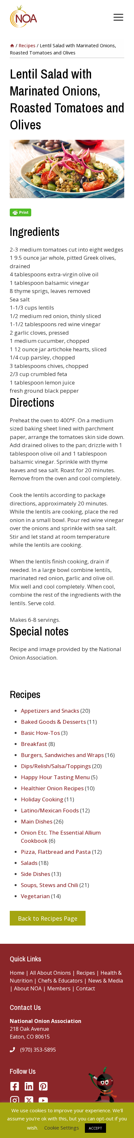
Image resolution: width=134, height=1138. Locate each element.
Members (59, 988)
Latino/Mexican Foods (50, 810)
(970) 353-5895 (38, 1049)
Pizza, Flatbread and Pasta (56, 851)
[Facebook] (15, 1086)
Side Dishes (35, 874)
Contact (85, 988)
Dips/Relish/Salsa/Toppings (56, 766)
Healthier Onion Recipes (52, 788)
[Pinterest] (43, 1086)
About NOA (27, 988)
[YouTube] (29, 1100)
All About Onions (50, 972)
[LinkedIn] (29, 1086)
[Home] (12, 45)
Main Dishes (36, 821)
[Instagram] (15, 1100)
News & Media (105, 980)
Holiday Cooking (42, 799)
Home (17, 972)
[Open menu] (117, 17)
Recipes (85, 972)
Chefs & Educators (61, 980)
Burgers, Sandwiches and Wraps (62, 755)
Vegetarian (35, 896)
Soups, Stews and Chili (49, 885)
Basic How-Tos (40, 733)
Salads (29, 863)
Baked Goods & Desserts (53, 721)
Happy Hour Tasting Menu (55, 777)
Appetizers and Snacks (50, 710)
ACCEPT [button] (95, 1128)
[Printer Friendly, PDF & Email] (67, 212)
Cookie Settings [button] (61, 1127)
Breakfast (34, 744)
